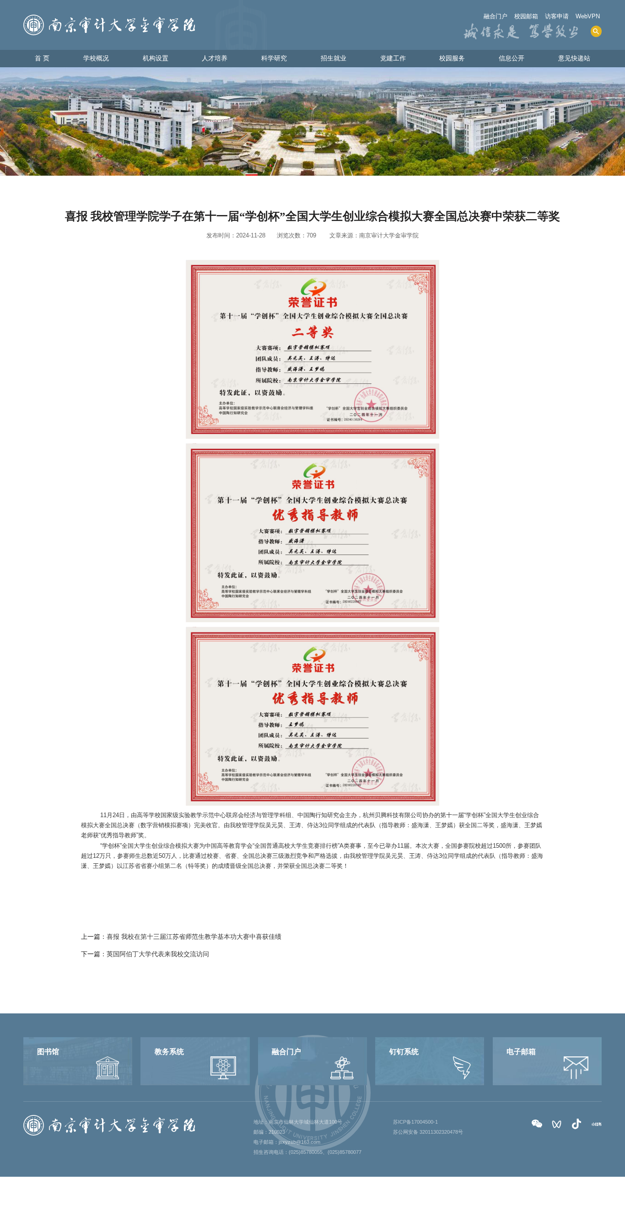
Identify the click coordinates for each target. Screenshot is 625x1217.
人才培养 (214, 58)
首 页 (42, 58)
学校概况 (96, 58)
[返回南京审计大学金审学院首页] (109, 17)
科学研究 (274, 58)
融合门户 (495, 16)
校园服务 (452, 58)
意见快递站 (574, 58)
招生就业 (333, 58)
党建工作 (393, 58)
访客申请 (557, 16)
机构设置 (155, 58)
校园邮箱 (526, 16)
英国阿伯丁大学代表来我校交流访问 (158, 954)
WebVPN (588, 16)
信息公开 (511, 58)
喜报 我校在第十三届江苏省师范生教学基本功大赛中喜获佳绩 (194, 936)
